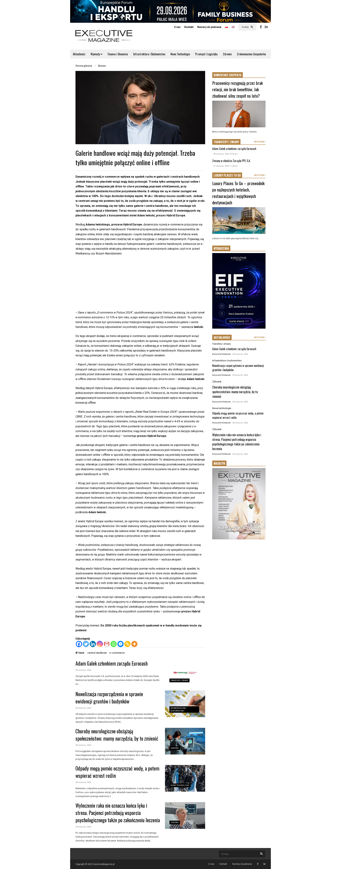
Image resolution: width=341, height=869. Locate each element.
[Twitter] (86, 644)
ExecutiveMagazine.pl (104, 864)
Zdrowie (227, 54)
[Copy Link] (127, 644)
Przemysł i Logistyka (206, 54)
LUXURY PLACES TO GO (227, 175)
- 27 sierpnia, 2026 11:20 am (225, 166)
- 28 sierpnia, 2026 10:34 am (225, 154)
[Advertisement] (140, 285)
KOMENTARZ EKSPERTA (227, 75)
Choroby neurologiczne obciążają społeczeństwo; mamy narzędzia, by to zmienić (116, 734)
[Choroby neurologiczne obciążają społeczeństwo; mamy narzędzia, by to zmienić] (185, 741)
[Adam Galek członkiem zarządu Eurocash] (185, 673)
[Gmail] (107, 644)
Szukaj (245, 27)
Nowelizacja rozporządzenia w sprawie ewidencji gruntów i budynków (109, 697)
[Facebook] (261, 27)
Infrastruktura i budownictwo (227, 360)
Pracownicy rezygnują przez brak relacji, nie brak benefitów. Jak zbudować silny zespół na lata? (237, 89)
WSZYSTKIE (259, 142)
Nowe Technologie (180, 54)
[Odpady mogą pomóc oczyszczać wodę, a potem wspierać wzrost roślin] (185, 778)
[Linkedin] (266, 27)
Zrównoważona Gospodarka (251, 54)
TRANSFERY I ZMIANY (226, 142)
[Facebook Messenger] (120, 644)
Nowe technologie (179, 785)
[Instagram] (100, 644)
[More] (134, 644)
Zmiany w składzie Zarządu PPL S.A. (231, 161)
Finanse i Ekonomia (118, 54)
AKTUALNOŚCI (222, 337)
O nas (177, 27)
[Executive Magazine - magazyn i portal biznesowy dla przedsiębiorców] (104, 38)
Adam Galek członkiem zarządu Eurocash (111, 663)
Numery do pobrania (209, 27)
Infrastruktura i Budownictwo (149, 54)
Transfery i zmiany (179, 680)
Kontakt (189, 27)
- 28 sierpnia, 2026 (239, 354)
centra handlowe (97, 652)
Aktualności (79, 54)
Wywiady (96, 54)
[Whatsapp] (113, 644)
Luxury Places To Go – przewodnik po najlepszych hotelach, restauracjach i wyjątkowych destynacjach (238, 193)
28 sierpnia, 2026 (83, 670)
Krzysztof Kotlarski (221, 354)
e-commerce (117, 652)
